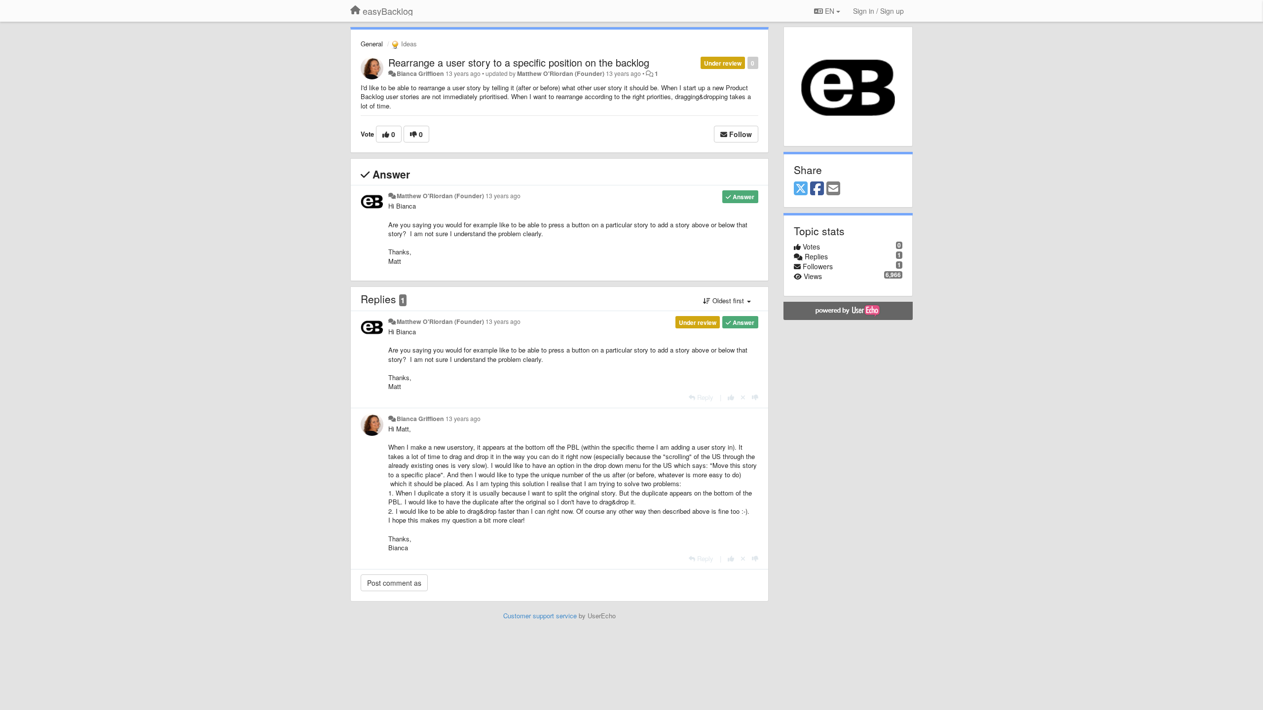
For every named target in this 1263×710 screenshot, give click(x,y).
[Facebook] (817, 188)
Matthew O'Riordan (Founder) (560, 73)
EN (829, 11)
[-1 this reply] (755, 397)
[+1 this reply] (731, 397)
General (372, 43)
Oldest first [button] (728, 300)
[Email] (833, 188)
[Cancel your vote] (743, 397)
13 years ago (502, 195)
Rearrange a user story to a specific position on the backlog (518, 62)
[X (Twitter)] (801, 188)
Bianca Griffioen (420, 73)
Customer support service (540, 615)
